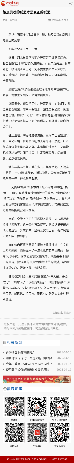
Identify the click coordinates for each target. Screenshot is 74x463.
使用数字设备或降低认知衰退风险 (27, 369)
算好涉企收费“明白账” (20, 352)
